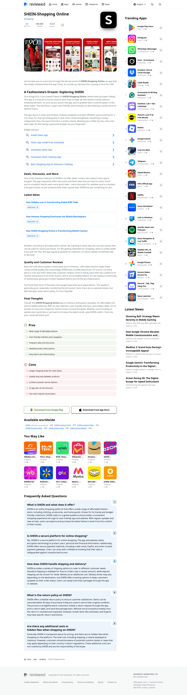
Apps (66, 4)
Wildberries (29, 481)
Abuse (100, 682)
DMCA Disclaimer (50, 682)
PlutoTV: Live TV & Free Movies (146, 116)
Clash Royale (143, 82)
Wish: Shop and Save (61, 458)
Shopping (42, 659)
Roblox (141, 127)
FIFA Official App (145, 183)
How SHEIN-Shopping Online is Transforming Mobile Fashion (57, 230)
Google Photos (144, 262)
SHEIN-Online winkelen (78, 428)
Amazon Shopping (92, 458)
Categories (93, 4)
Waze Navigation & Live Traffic (146, 239)
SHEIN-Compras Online (62, 425)
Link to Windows (145, 217)
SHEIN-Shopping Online (34, 428)
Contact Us (112, 682)
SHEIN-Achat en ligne (56, 428)
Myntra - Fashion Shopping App (78, 484)
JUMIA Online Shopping (110, 483)
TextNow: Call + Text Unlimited (146, 105)
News (107, 4)
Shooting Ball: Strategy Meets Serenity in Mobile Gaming (143, 318)
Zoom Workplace (145, 206)
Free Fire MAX (144, 150)
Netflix (140, 195)
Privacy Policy (67, 682)
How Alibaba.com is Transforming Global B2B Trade (52, 202)
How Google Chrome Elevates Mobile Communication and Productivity (142, 335)
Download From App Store (96, 409)
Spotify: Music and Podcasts (146, 228)
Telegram (142, 161)
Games (79, 4)
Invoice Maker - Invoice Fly (144, 273)
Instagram (142, 37)
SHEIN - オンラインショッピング (37, 425)
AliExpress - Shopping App (78, 458)
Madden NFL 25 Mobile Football (144, 251)
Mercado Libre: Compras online (92, 485)
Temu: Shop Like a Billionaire (45, 459)
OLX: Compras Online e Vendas (62, 484)
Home (54, 4)
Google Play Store (145, 26)
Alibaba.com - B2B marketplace (30, 459)
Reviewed (37, 4)
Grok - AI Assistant (146, 60)
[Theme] (152, 4)
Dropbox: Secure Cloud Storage (145, 71)
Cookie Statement (31, 682)
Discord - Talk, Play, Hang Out (146, 284)
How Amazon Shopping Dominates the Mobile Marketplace (56, 216)
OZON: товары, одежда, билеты (107, 461)
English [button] (140, 4)
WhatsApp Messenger (147, 49)
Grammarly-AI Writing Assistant (147, 93)
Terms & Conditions (85, 682)
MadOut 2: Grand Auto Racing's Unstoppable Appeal (143, 349)
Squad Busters (144, 172)
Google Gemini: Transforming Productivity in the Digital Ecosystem (142, 366)
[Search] (160, 4)
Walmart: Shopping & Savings (45, 484)
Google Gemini (144, 139)
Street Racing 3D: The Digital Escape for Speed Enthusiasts (142, 380)
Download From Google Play (48, 409)
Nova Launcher (144, 296)
